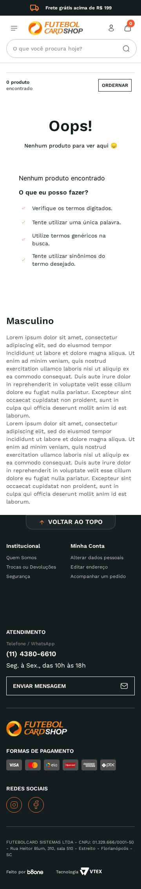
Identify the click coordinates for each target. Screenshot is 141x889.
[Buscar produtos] (123, 48)
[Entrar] (112, 28)
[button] (115, 85)
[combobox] (71, 48)
